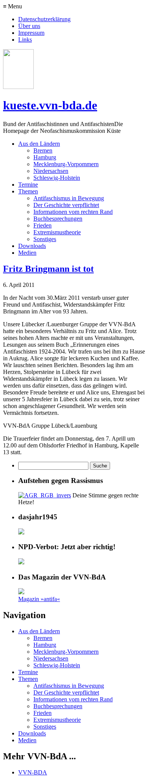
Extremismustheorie (57, 232)
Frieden (42, 225)
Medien (27, 252)
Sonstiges (44, 239)
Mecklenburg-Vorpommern (66, 164)
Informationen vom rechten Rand (73, 212)
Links (25, 39)
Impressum (31, 33)
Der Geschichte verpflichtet (66, 205)
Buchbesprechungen (57, 218)
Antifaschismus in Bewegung (68, 198)
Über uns (29, 26)
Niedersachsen (50, 171)
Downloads (32, 246)
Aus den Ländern (39, 143)
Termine (28, 184)
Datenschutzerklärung (44, 19)
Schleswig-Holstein (56, 177)
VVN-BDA (32, 772)
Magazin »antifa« (39, 599)
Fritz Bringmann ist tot (48, 269)
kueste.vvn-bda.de (50, 105)
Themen (28, 191)
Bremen (42, 150)
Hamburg (44, 157)
